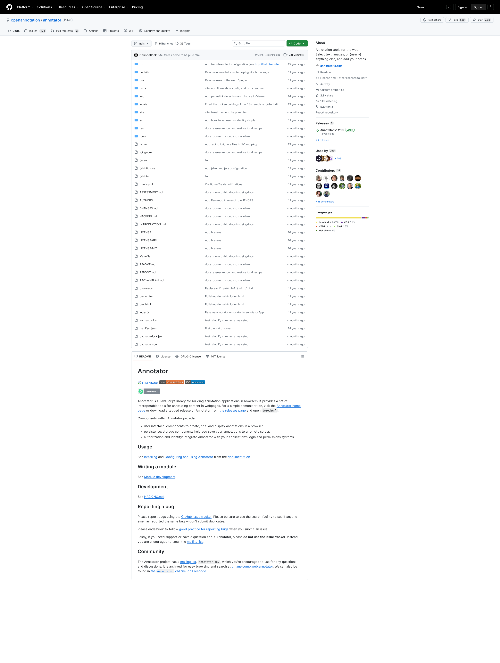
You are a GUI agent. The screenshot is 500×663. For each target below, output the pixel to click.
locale (143, 104)
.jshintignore (147, 168)
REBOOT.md (148, 272)
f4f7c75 (259, 54)
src (142, 120)
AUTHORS (146, 200)
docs (143, 88)
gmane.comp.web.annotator (252, 566)
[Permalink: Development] (135, 486)
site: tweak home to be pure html (179, 55)
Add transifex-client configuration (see (229, 64)
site (142, 112)
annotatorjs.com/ (332, 65)
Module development (159, 477)
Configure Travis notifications (223, 184)
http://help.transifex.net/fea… (274, 64)
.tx (141, 64)
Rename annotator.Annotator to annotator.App (234, 312)
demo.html (146, 296)
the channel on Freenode (178, 571)
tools (143, 136)
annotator (52, 20)
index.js (144, 312)
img (142, 96)
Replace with (229, 288)
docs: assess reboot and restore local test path (235, 128)
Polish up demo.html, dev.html (224, 296)
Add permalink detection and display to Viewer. (235, 96)
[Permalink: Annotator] (135, 371)
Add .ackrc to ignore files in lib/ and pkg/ (231, 144)
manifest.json (148, 328)
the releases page (233, 410)
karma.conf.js (148, 320)
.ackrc (144, 144)
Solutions (44, 7)
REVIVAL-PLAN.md (152, 280)
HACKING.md (148, 216)
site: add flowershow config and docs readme (234, 88)
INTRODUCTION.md (153, 224)
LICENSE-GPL (148, 240)
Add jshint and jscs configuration (226, 168)
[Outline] (302, 356)
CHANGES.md (149, 208)
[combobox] (260, 43)
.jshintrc (145, 176)
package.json (148, 344)
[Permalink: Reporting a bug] (135, 506)
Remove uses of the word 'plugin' (226, 80)
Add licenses (213, 232)
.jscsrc (144, 160)
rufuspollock (148, 55)
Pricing (137, 7)
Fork (459, 19)
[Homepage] (9, 7)
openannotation (25, 20)
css (142, 80)
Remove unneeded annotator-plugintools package (237, 72)
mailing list (195, 542)
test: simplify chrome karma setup (226, 320)
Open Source (92, 7)
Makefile (145, 256)
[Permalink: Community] (135, 551)
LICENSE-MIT (148, 248)
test (142, 128)
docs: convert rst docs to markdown (228, 136)
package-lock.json (151, 336)
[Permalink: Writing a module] (135, 466)
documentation (239, 457)
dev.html (145, 304)
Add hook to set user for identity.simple (230, 120)
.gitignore (146, 152)
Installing (150, 457)
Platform (23, 7)
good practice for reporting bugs (203, 529)
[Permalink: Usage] (135, 446)
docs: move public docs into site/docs (229, 192)
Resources (67, 7)
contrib (144, 72)
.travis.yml (146, 184)
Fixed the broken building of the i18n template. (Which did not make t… (250, 104)
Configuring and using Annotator (189, 457)
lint (207, 160)
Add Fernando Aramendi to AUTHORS (229, 200)
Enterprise (117, 7)
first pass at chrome (217, 328)
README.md (147, 264)
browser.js (146, 288)
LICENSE (145, 232)
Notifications (434, 19)
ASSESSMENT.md (151, 192)
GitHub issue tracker (196, 517)
